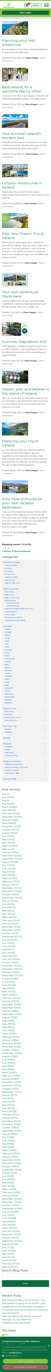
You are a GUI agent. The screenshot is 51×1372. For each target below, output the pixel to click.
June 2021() (8, 946)
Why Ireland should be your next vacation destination (22, 503)
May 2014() (9, 1221)
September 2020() (12, 975)
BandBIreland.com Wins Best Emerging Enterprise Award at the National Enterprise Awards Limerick (25, 1309)
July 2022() (8, 904)
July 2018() (8, 1059)
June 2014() (9, 1218)
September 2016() (11, 1131)
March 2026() (9, 807)
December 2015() (11, 1160)
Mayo (7, 679)
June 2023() (8, 868)
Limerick (8, 676)
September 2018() (12, 1053)
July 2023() (8, 865)
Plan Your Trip (10, 726)
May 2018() (8, 1066)
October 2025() (10, 829)
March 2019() (9, 1033)
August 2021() (9, 940)
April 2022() (8, 914)
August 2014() (10, 1212)
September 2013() (12, 1241)
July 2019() (8, 1021)
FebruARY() (9, 810)
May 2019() (8, 1027)
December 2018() (11, 1043)
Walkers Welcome (12, 583)
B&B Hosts (9, 595)
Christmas (9, 747)
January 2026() (10, 820)
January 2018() (10, 1079)
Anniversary (9, 592)
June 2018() (8, 1063)
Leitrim (7, 673)
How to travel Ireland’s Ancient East (21, 135)
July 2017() (8, 1098)
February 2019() (11, 1037)
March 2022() (9, 917)
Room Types (10, 614)
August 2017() (10, 1095)
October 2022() (10, 894)
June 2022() (9, 907)
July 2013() (8, 1247)
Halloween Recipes (12, 606)
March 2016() (9, 1150)
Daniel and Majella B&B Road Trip (19, 609)
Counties (7, 626)
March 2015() (9, 1189)
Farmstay (8, 571)
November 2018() (11, 1046)
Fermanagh (10, 659)
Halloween (9, 753)
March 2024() (9, 846)
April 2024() (8, 842)
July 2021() (8, 943)
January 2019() (10, 1040)
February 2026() (11, 813)
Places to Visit (9, 709)
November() (9, 823)
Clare (7, 641)
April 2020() (9, 991)
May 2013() (8, 1254)
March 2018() (9, 1072)
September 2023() (12, 859)
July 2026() (8, 797)
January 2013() (10, 1267)
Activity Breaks (11, 565)
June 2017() (8, 1102)
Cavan (7, 638)
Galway (8, 661)
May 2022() (8, 910)
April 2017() (8, 1108)
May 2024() (8, 839)
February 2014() (11, 1231)
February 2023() (11, 881)
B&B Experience (11, 589)
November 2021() (11, 930)
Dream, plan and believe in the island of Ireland (25, 391)
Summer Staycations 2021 (24, 342)
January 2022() (10, 885)
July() (5, 794)
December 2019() (11, 1004)
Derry (7, 647)
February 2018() (10, 1076)
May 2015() (8, 1182)
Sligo (7, 685)
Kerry (7, 664)
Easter (7, 750)
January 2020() (10, 1001)
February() (8, 849)
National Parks (11, 720)
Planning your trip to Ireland (20, 443)
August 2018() (10, 1056)
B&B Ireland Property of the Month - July (23, 1300)
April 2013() (8, 1257)
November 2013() (11, 1234)
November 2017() (11, 1085)
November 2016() (11, 1124)
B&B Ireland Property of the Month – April (24, 1303)
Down (7, 653)
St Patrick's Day (11, 755)
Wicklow (8, 703)
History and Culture (13, 717)
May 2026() (8, 804)
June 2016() (8, 1140)
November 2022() (12, 891)
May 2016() (8, 1144)
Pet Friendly (10, 580)
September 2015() (12, 1170)
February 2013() (11, 1263)
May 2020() (8, 988)
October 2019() (10, 1011)
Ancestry (8, 568)
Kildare (8, 667)
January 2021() (10, 962)
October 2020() (11, 972)
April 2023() (8, 875)
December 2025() (12, 817)
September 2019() (12, 1014)
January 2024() (10, 852)
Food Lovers (10, 574)
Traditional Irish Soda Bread (16, 1323)
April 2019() (8, 1030)
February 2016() (11, 1153)
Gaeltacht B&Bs (11, 577)
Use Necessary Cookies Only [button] (25, 1367)
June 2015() (8, 1179)
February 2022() (11, 920)
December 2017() (11, 1082)
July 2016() (8, 1137)
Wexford (8, 700)
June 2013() (8, 1250)
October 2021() (10, 933)
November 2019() (11, 1008)
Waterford (9, 694)
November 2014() (11, 1202)
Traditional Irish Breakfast (15, 620)
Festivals (7, 744)
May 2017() (8, 1105)
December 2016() (11, 1121)
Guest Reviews (11, 611)
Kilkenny (8, 670)
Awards (6, 738)
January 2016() (10, 1157)
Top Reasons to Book (14, 617)
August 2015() (9, 1173)
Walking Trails (9, 779)
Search (35, 5)
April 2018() (8, 1069)
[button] (25, 1355)
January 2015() (10, 1195)
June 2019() (8, 1024)
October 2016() (10, 1127)
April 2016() (8, 1147)
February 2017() (10, 1114)
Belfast (7, 635)
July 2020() (8, 982)
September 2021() (12, 936)
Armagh (8, 632)
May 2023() (8, 872)
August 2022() (10, 901)
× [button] (49, 1346)
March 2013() (9, 1260)
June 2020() (9, 985)
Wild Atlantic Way (12, 773)
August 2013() (10, 1244)
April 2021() (8, 953)
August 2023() (10, 862)
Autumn (8, 729)
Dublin (7, 656)
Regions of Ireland (12, 761)
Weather (8, 732)
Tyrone (7, 691)
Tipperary (9, 688)
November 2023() (12, 855)
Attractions (9, 711)
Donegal (8, 650)
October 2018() (10, 1050)
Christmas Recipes (13, 603)
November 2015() (11, 1163)
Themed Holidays (11, 562)
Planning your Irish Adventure (19, 42)
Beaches (8, 714)
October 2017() (10, 1089)
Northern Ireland (12, 770)
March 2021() (9, 956)
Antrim (7, 629)
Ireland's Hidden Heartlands (16, 767)
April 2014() (9, 1225)
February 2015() (11, 1192)
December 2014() (12, 1199)
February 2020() (11, 998)
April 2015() (8, 1186)
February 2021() (11, 959)
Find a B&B (25, 13)
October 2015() (10, 1166)
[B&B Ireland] (9, 5)
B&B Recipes (10, 600)
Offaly (7, 682)
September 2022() (12, 897)
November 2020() (12, 969)
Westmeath (10, 697)
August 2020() (10, 978)
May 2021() (8, 949)
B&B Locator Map (12, 598)
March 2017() (9, 1111)
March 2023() (9, 878)
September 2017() (12, 1092)
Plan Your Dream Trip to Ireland (23, 235)
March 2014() (9, 1228)
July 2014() (8, 1215)
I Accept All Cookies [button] (25, 1361)
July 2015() (8, 1176)
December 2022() (12, 888)
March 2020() (9, 995)
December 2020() (12, 965)
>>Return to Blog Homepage (16, 551)
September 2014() (12, 1208)
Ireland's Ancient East (13, 764)
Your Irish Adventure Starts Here (20, 294)
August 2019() (10, 1017)
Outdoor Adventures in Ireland (22, 185)
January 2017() (10, 1118)
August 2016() (10, 1134)
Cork (7, 644)
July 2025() (8, 836)
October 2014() (10, 1205)
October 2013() (10, 1238)
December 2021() (11, 927)
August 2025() (10, 833)
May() (5, 800)
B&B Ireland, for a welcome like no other (21, 89)
